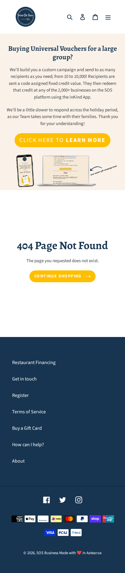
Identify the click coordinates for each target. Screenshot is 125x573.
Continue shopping (58, 276)
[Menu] (108, 16)
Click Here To (62, 140)
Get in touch (24, 379)
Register (20, 395)
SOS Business (47, 553)
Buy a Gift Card (27, 428)
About (18, 461)
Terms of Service (29, 411)
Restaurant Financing (34, 362)
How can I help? (28, 444)
